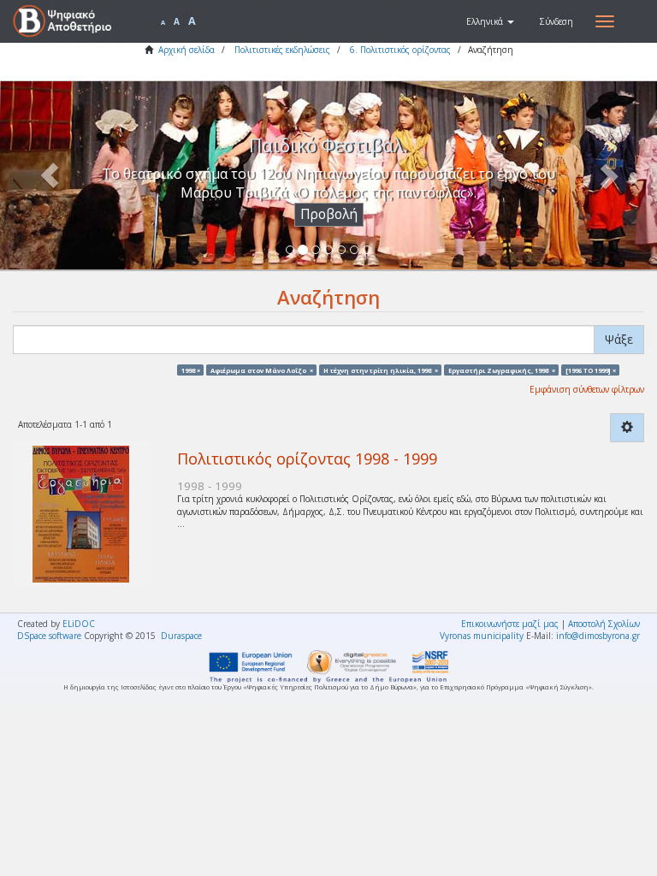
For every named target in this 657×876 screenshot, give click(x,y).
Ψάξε (619, 339)
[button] (490, 21)
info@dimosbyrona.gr (598, 636)
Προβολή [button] (329, 214)
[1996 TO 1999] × (590, 369)
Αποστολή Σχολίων (604, 624)
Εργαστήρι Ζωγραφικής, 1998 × (501, 369)
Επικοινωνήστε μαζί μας (510, 624)
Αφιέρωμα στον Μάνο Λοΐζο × (261, 369)
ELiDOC (78, 624)
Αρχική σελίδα (186, 50)
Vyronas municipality (482, 636)
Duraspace (181, 636)
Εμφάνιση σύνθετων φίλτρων (587, 389)
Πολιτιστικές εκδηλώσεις (282, 50)
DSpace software (49, 636)
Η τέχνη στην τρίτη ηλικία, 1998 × (380, 369)
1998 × (190, 369)
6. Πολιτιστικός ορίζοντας (400, 50)
